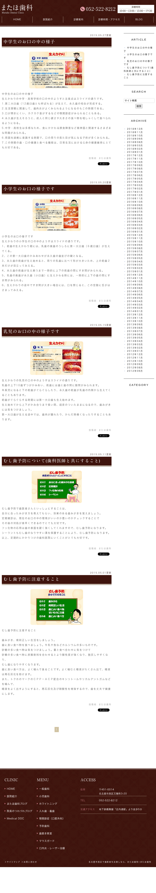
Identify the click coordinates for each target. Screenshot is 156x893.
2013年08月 (135, 328)
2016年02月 (135, 228)
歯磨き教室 (45, 833)
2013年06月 (135, 334)
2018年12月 (135, 129)
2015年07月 (135, 251)
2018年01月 (135, 152)
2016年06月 (135, 215)
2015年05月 (135, 258)
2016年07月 (135, 212)
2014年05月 (135, 298)
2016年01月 (135, 232)
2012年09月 (135, 364)
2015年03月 (135, 265)
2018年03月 (135, 145)
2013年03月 (135, 344)
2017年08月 (135, 169)
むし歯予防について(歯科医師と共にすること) (51, 461)
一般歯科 (44, 789)
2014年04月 (135, 301)
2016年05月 (135, 218)
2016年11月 (135, 198)
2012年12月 (135, 354)
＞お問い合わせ (29, 862)
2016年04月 (135, 222)
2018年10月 (135, 136)
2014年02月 (135, 308)
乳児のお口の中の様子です (31, 331)
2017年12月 (135, 155)
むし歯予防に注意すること (31, 579)
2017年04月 (135, 182)
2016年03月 (135, 225)
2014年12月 (135, 275)
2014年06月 (135, 295)
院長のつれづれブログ (19, 811)
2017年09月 (135, 165)
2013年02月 (135, 348)
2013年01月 (135, 351)
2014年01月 (135, 311)
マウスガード (47, 841)
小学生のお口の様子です (29, 189)
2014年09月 (135, 285)
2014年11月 (135, 278)
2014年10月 (135, 281)
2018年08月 (135, 142)
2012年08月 (135, 368)
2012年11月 (135, 358)
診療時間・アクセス (109, 19)
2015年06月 (135, 255)
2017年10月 (135, 162)
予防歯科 (44, 826)
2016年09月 (135, 205)
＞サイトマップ (12, 862)
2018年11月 (135, 132)
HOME (17, 19)
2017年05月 (135, 179)
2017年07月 (135, 172)
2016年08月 (135, 208)
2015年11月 (135, 238)
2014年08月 (135, 288)
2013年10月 (135, 321)
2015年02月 (135, 268)
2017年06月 (135, 175)
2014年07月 (135, 291)
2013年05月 (135, 338)
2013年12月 (135, 315)
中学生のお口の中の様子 (29, 41)
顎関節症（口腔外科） (52, 818)
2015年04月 (135, 261)
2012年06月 (135, 371)
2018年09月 (135, 139)
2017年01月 (135, 192)
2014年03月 (135, 305)
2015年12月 (135, 235)
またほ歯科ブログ (17, 804)
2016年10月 (135, 202)
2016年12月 (135, 195)
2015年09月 (135, 245)
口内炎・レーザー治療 (52, 848)
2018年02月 (135, 149)
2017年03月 (135, 185)
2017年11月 (135, 159)
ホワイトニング (48, 804)
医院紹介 (12, 796)
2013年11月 (135, 318)
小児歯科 (44, 796)
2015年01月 (135, 271)
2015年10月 (135, 242)
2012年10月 (135, 361)
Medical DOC (15, 818)
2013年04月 (135, 341)
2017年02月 (135, 189)
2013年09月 (135, 324)
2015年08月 (135, 248)
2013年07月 (135, 331)
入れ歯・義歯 (47, 811)
